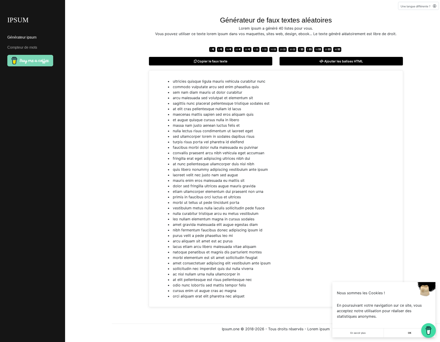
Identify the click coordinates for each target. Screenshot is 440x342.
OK (409, 332)
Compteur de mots (22, 47)
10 (227, 49)
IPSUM (18, 20)
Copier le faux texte (212, 61)
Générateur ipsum (21, 37)
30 (246, 49)
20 (237, 49)
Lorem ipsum (318, 329)
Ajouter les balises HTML (343, 61)
